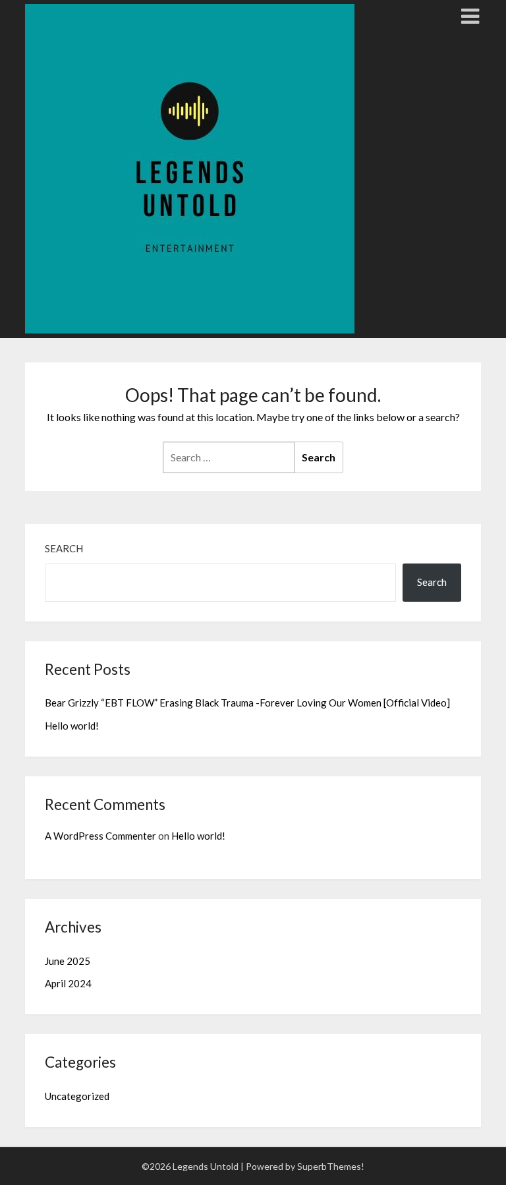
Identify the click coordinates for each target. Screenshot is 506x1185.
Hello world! (72, 726)
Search (64, 548)
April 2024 (68, 983)
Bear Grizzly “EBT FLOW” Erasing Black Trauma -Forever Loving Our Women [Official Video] (247, 702)
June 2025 (67, 961)
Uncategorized (77, 1096)
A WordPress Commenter (100, 836)
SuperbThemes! (330, 1166)
